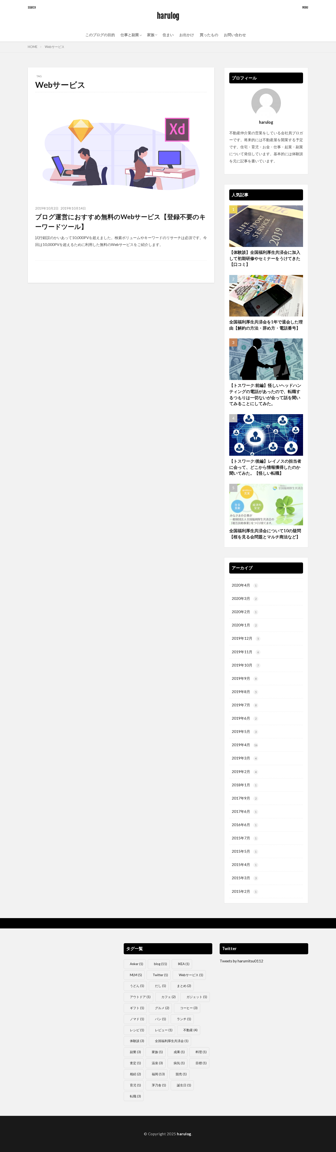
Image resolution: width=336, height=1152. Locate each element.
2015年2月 (244, 891)
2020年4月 (244, 585)
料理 (201, 1052)
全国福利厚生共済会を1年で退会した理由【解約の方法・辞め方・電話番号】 (266, 325)
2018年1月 (244, 785)
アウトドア (140, 997)
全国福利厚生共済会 (171, 1041)
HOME (32, 47)
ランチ (184, 1019)
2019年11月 (245, 652)
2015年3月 (244, 878)
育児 (135, 1085)
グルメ (162, 1008)
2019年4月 (244, 745)
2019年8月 (244, 691)
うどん (137, 986)
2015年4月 (244, 864)
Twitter (160, 975)
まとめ (184, 986)
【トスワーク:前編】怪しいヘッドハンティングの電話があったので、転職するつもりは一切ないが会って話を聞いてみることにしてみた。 (265, 394)
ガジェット (196, 997)
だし (160, 986)
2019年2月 (244, 771)
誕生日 (184, 1085)
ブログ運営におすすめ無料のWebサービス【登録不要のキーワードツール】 (120, 221)
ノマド (137, 1019)
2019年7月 (244, 705)
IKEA (183, 964)
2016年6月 (244, 824)
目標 (201, 1063)
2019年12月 (245, 638)
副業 (135, 1052)
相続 (135, 1074)
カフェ (168, 997)
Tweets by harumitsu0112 (241, 961)
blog (160, 964)
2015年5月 (244, 851)
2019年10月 (245, 665)
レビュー (163, 1030)
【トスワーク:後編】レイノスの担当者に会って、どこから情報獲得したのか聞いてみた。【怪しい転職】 (265, 467)
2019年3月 (244, 758)
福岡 (158, 1074)
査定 (135, 1063)
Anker (136, 964)
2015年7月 (244, 838)
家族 (157, 1052)
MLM (136, 975)
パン (160, 1019)
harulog (168, 15)
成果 (179, 1052)
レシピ (137, 1030)
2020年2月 (244, 611)
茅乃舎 (159, 1085)
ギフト (137, 1008)
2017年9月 (244, 798)
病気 (179, 1063)
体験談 (137, 1041)
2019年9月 (244, 678)
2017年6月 (244, 811)
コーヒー (189, 1008)
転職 (135, 1096)
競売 (181, 1074)
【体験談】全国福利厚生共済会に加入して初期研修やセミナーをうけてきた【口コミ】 (264, 258)
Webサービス (54, 47)
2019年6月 (244, 718)
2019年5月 (244, 731)
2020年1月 (244, 625)
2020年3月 (244, 598)
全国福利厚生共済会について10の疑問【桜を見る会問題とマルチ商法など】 (265, 533)
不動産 (190, 1030)
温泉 (157, 1063)
